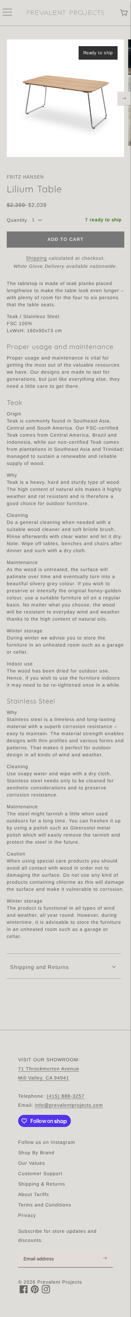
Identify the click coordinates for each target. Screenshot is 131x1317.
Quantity (17, 220)
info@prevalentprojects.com (69, 1105)
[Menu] (7, 12)
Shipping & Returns (41, 1184)
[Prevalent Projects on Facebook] (23, 1291)
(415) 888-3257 (66, 1096)
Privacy (27, 1215)
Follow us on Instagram (46, 1142)
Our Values (31, 1163)
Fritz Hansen (25, 177)
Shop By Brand (36, 1152)
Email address (42, 1250)
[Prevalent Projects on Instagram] (46, 1291)
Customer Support (40, 1173)
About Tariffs (33, 1194)
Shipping (36, 258)
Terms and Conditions (44, 1205)
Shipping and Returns (39, 967)
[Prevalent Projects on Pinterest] (35, 1291)
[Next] (124, 98)
